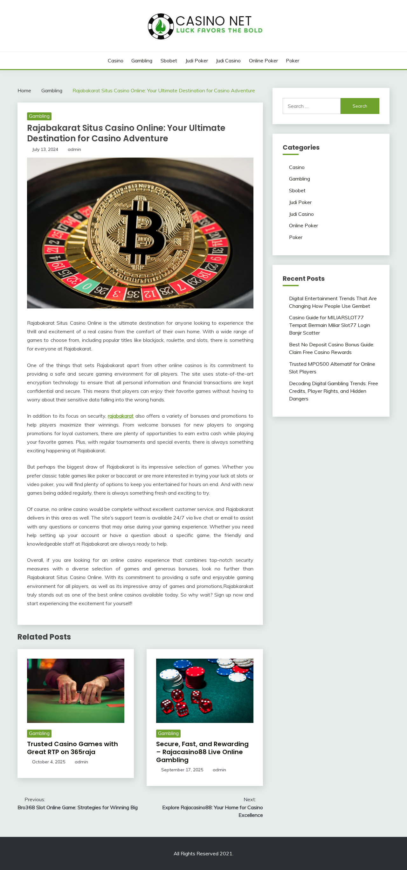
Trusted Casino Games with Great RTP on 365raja (72, 747)
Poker (292, 60)
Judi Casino (228, 60)
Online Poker (263, 60)
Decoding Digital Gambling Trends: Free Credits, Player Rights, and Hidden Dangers (333, 391)
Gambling (141, 60)
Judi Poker (196, 60)
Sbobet (169, 60)
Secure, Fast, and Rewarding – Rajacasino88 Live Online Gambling (202, 751)
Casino (115, 60)
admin (74, 149)
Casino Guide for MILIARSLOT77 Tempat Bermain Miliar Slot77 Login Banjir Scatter (329, 325)
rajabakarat (121, 416)
